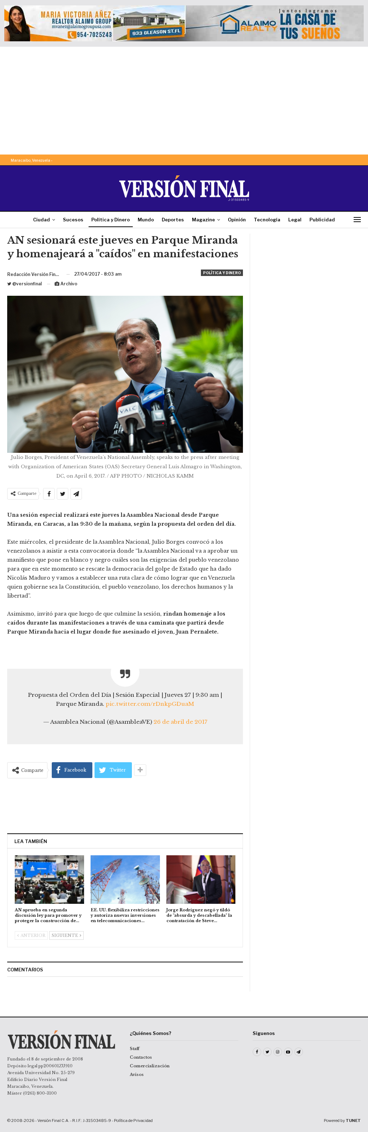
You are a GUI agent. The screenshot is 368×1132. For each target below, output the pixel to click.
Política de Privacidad (133, 1120)
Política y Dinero (110, 219)
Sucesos (73, 219)
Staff (134, 1048)
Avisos (137, 1074)
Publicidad (322, 219)
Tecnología (267, 219)
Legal (295, 219)
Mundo (146, 219)
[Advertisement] (184, 100)
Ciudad (41, 219)
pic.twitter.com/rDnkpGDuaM (150, 703)
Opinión (237, 219)
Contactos (141, 1057)
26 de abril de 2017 (180, 721)
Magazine (203, 219)
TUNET (353, 1120)
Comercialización (150, 1065)
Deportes (173, 219)
